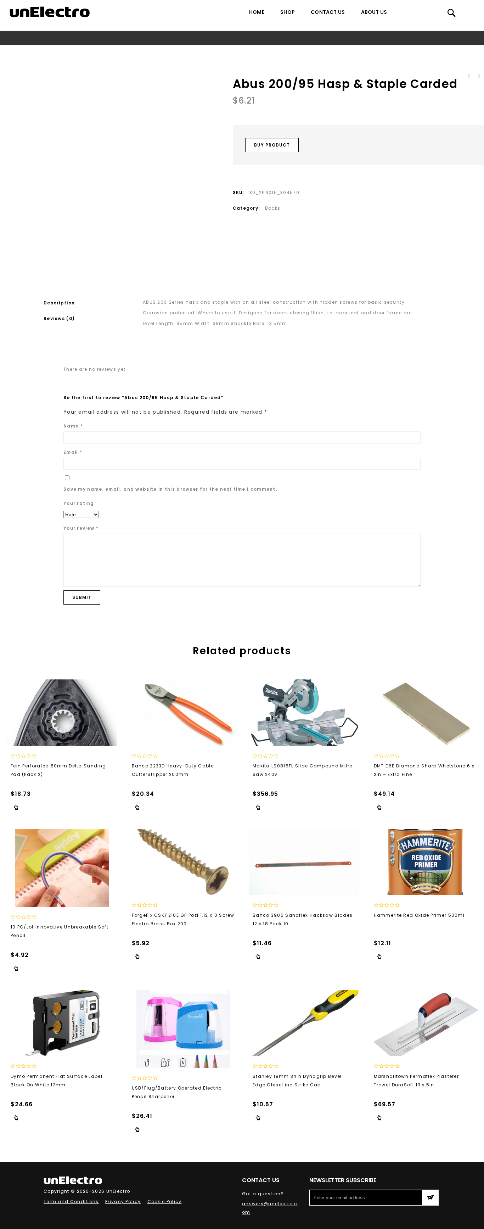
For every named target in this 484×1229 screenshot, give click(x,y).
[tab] (83, 303)
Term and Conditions (71, 1201)
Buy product (272, 145)
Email (72, 452)
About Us (374, 12)
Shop (287, 12)
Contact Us (328, 12)
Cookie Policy (164, 1201)
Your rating (78, 503)
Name (73, 426)
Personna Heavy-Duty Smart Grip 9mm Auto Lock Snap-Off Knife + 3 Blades (469, 76)
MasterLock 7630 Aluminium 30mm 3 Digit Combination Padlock (479, 76)
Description (59, 303)
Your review (81, 528)
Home (256, 12)
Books (212, 51)
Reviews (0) (59, 318)
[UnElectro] (50, 11)
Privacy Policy (123, 1201)
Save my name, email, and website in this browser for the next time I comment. (170, 489)
